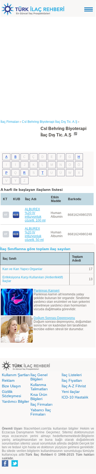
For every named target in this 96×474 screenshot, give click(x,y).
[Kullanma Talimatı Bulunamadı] (6, 217)
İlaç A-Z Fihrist (74, 386)
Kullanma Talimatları (39, 387)
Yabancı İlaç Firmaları (40, 412)
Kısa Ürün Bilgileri (38, 396)
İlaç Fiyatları (72, 380)
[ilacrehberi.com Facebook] (5, 465)
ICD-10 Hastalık (75, 397)
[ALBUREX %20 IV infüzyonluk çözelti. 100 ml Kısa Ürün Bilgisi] (16, 217)
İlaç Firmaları (41, 404)
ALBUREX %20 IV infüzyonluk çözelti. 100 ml (35, 214)
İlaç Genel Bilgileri (38, 377)
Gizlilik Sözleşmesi (11, 393)
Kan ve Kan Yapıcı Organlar (22, 269)
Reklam (8, 380)
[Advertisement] (48, 67)
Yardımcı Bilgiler (15, 401)
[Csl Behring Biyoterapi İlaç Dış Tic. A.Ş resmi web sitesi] (75, 135)
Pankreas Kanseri (46, 290)
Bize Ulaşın (11, 386)
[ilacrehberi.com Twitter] (14, 465)
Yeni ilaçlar (71, 391)
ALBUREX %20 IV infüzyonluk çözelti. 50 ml (34, 234)
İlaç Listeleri (72, 375)
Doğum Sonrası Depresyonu (54, 318)
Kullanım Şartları (16, 375)
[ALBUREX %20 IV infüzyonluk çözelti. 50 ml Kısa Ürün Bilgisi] (16, 236)
